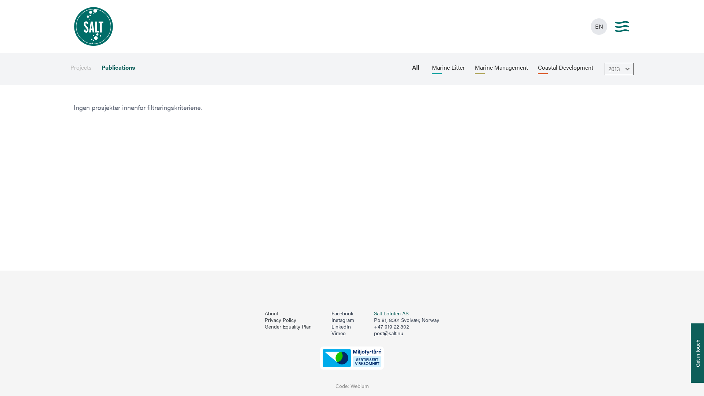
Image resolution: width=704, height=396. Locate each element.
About (271, 313)
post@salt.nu (388, 333)
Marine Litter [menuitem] (448, 67)
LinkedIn (341, 326)
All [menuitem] (415, 67)
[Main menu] (622, 26)
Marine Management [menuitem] (501, 67)
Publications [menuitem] (118, 67)
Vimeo (338, 333)
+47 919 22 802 (391, 326)
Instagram (342, 320)
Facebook (342, 313)
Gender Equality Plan (288, 326)
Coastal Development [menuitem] (565, 67)
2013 (614, 69)
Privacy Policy (280, 320)
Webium (360, 385)
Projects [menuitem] (81, 67)
